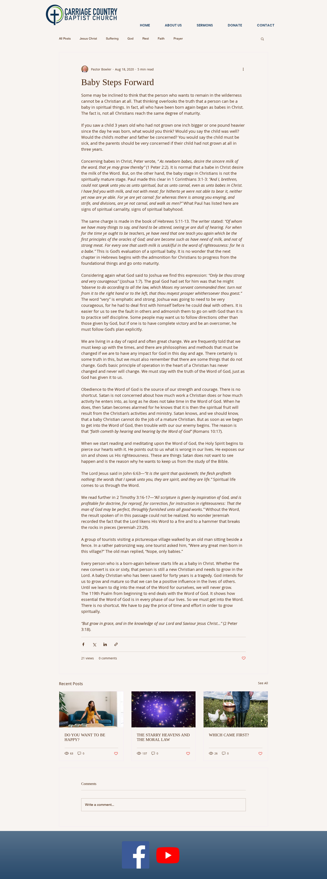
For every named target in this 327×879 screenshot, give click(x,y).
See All (263, 683)
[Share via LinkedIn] (105, 644)
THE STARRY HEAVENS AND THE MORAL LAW (163, 737)
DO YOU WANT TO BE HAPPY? (85, 737)
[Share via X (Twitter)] (94, 644)
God (130, 38)
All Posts (65, 38)
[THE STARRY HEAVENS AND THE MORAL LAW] (163, 709)
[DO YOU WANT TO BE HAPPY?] (91, 709)
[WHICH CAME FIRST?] (236, 709)
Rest (145, 38)
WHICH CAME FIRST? (229, 735)
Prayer (178, 38)
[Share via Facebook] (83, 644)
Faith (161, 38)
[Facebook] (135, 855)
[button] (262, 38)
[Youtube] (168, 855)
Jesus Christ (88, 38)
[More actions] (243, 69)
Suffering (112, 38)
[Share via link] (116, 644)
